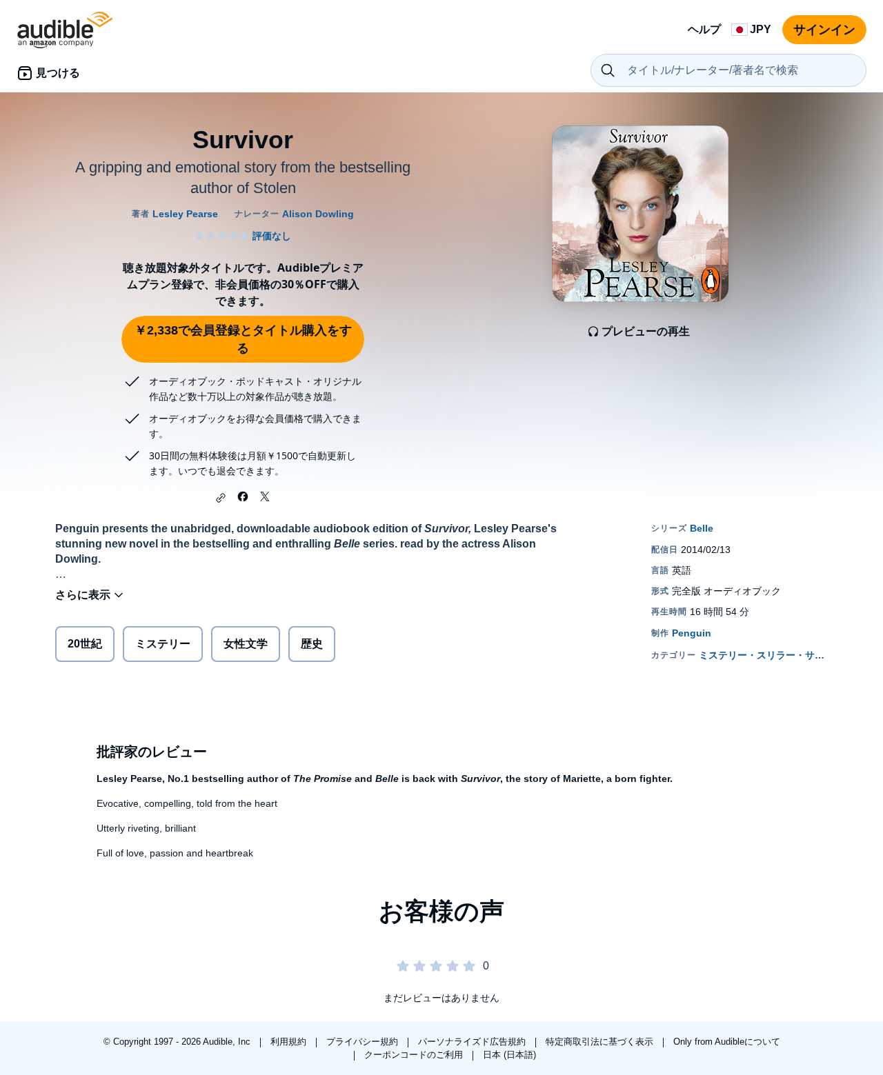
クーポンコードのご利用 (415, 1054)
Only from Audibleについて (726, 1041)
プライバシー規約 (363, 1041)
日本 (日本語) (509, 1054)
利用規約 (289, 1041)
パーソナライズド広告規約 (473, 1041)
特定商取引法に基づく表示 (601, 1041)
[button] (220, 497)
